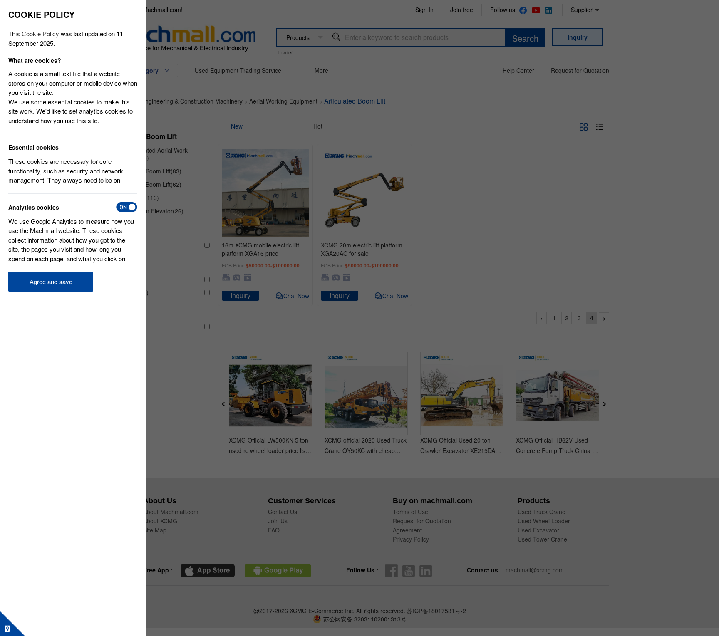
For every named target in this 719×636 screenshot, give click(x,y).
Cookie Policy (40, 33)
